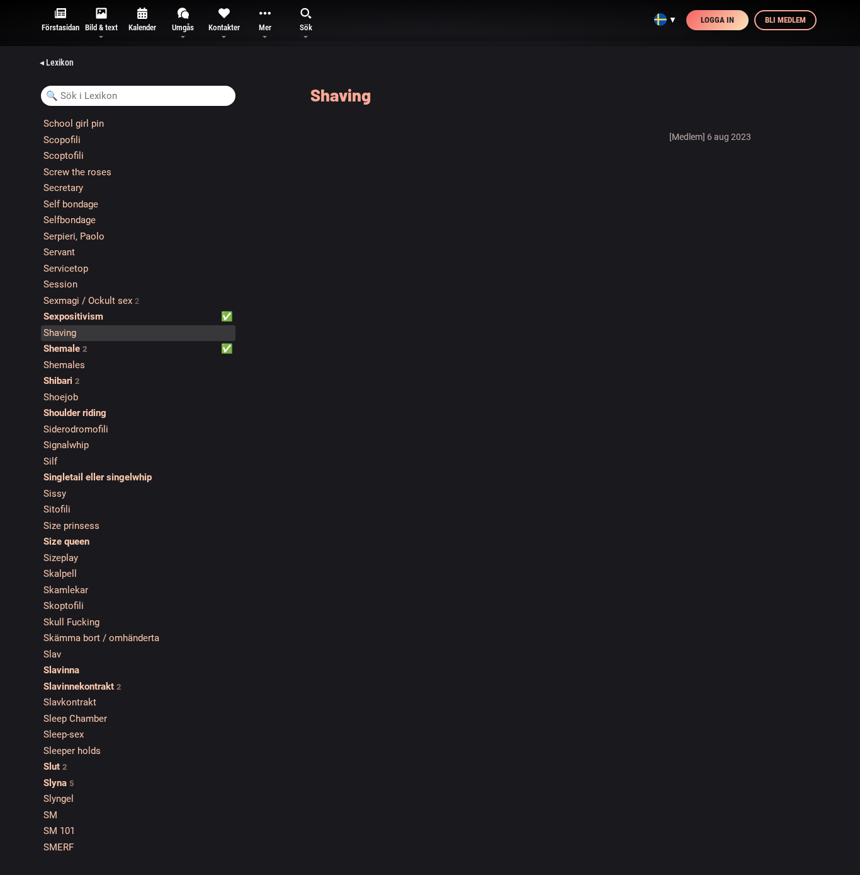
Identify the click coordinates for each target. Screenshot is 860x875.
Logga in (717, 20)
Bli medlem (785, 20)
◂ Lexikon (57, 62)
